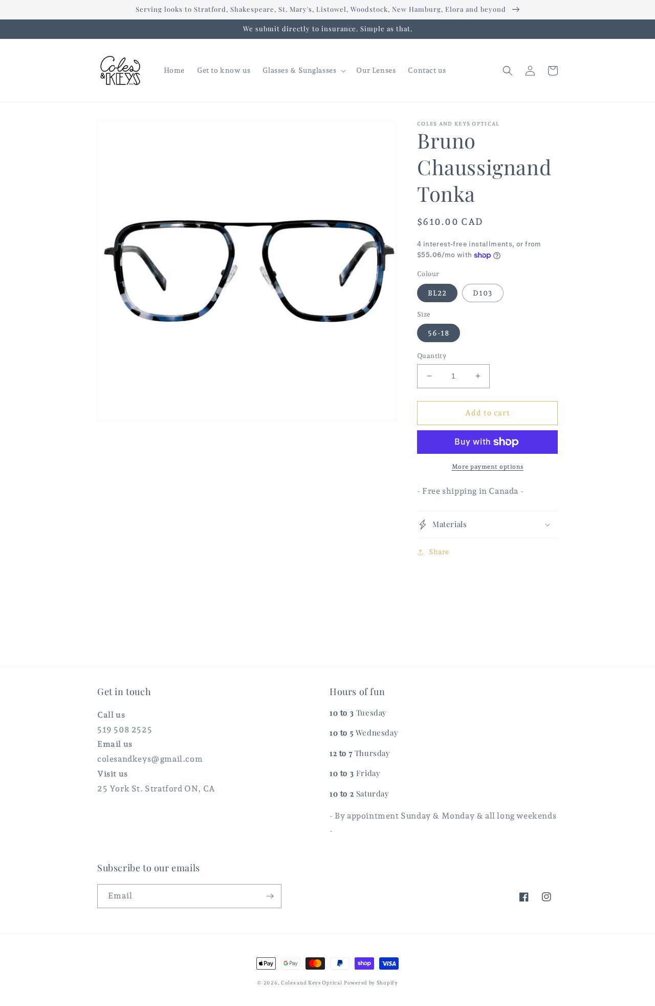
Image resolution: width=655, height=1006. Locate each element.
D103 (483, 293)
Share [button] (439, 552)
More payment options (487, 466)
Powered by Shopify (371, 983)
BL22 (437, 293)
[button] (303, 70)
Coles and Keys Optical (311, 983)
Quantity (432, 356)
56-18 (438, 333)
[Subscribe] (269, 896)
